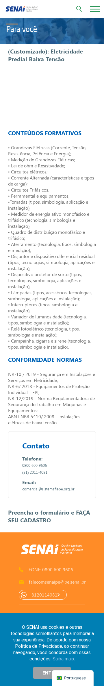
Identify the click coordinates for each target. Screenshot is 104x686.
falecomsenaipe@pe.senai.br (57, 582)
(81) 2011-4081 (34, 472)
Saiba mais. (64, 659)
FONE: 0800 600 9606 (51, 569)
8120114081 (44, 595)
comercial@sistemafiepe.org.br (48, 488)
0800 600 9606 (34, 465)
